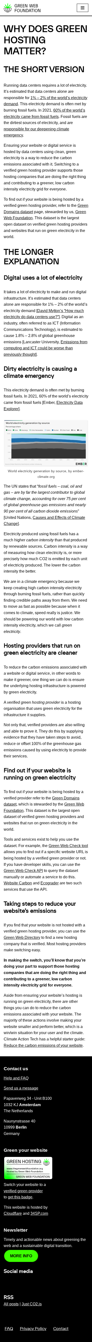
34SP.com (39, 1213)
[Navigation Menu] (82, 8)
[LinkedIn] (7, 1282)
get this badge (20, 1197)
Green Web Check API (23, 871)
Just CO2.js (32, 1304)
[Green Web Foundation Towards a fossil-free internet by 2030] (22, 7)
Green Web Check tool (68, 846)
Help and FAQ (16, 1078)
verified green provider (23, 1191)
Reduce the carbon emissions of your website (43, 1045)
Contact (60, 1329)
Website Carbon (18, 883)
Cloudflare (13, 1213)
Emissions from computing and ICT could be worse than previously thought (45, 348)
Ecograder (49, 883)
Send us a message (21, 1088)
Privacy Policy (33, 1329)
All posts (11, 1304)
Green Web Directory (22, 937)
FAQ (9, 1329)
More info (21, 1256)
